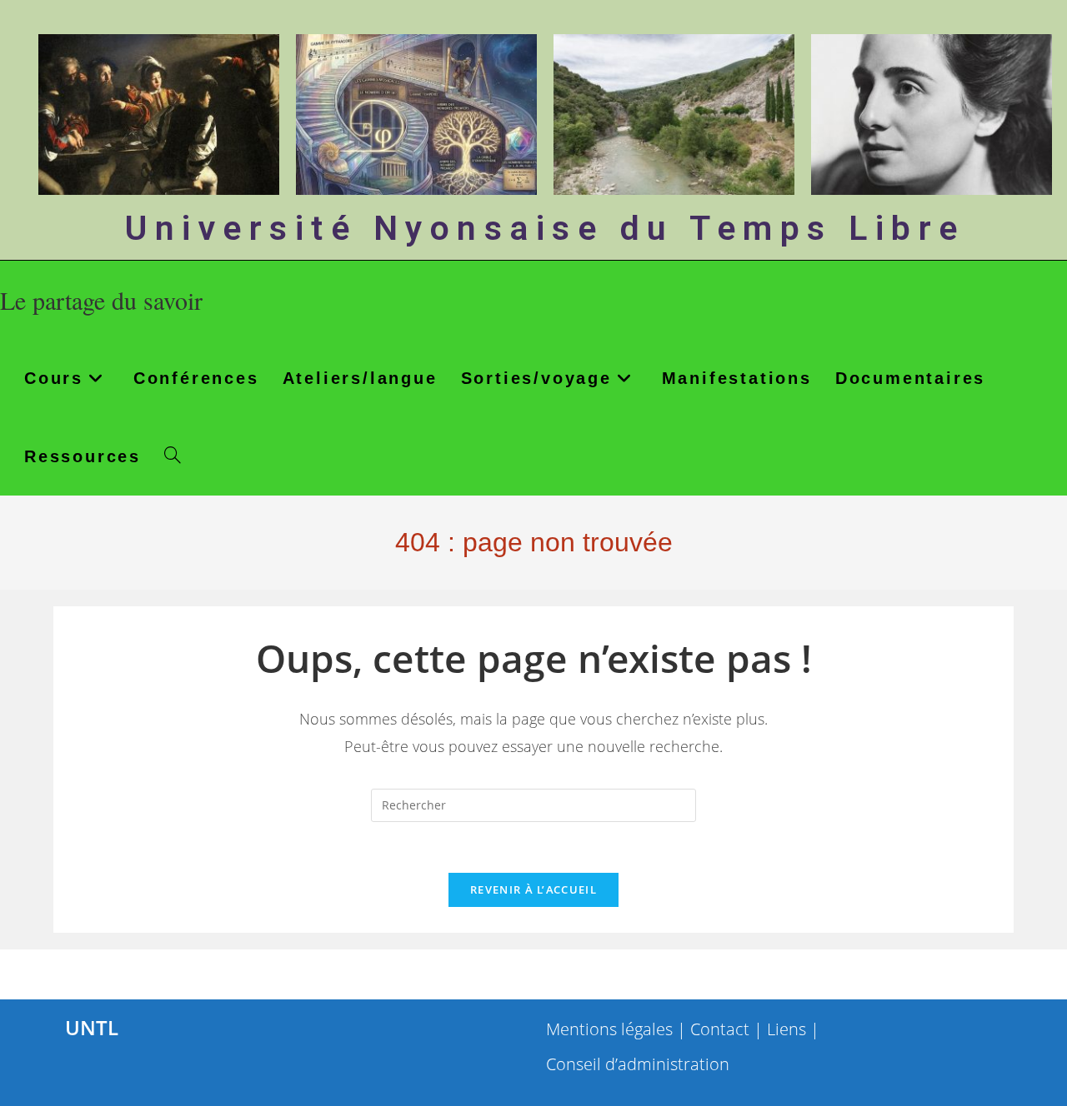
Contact (719, 1029)
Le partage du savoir (101, 299)
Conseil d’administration (637, 1064)
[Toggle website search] (173, 456)
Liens (786, 1029)
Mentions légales (609, 1029)
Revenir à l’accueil (533, 889)
